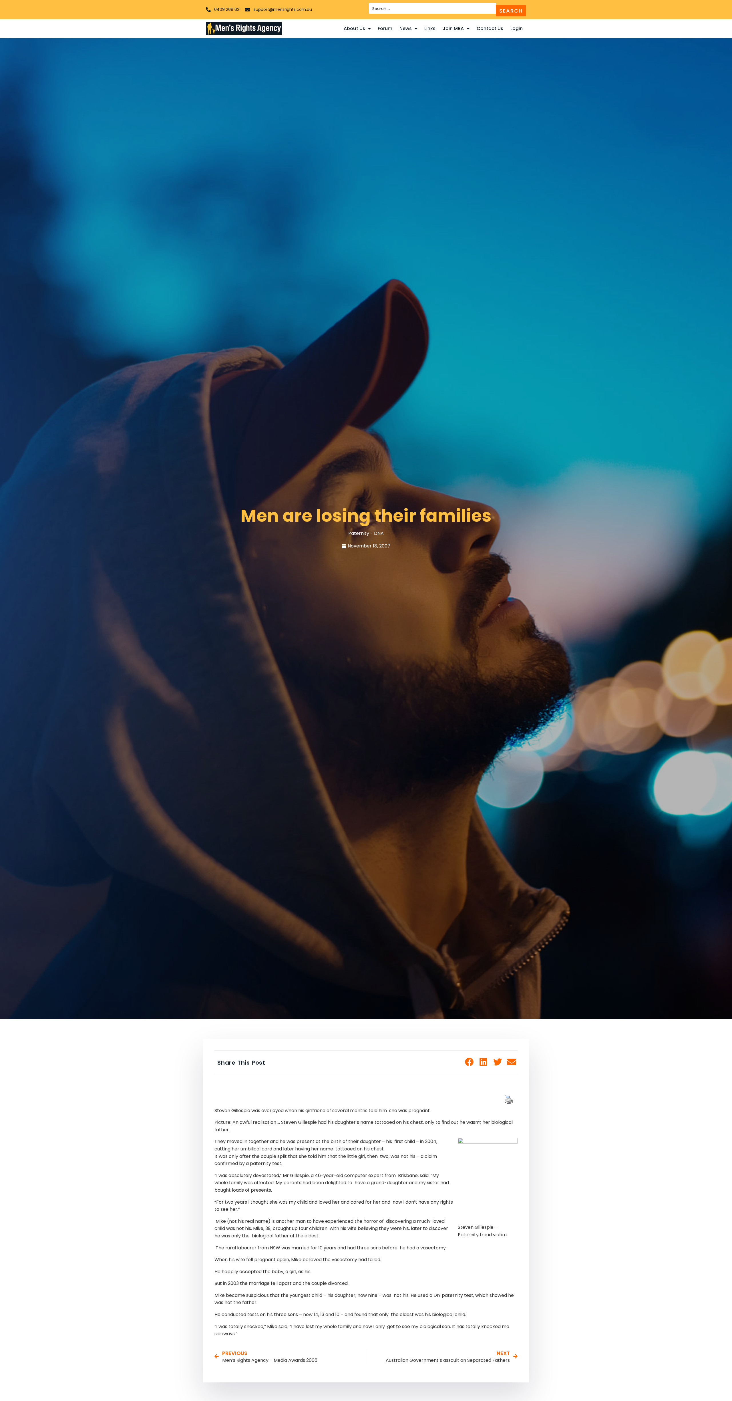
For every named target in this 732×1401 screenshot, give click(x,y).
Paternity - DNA (366, 533)
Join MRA (453, 28)
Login (516, 28)
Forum (385, 28)
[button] (469, 1062)
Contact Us (490, 28)
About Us (354, 28)
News (405, 28)
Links (430, 28)
